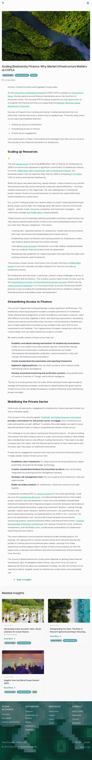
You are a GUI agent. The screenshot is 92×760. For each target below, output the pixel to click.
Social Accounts (8, 726)
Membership (30, 730)
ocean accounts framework (20, 285)
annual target (22, 164)
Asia (34, 692)
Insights (52, 715)
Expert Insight (8, 75)
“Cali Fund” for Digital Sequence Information (60, 417)
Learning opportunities (11, 722)
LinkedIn (87, 742)
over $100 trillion (34, 212)
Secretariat (76, 715)
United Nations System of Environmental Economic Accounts (39, 282)
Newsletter (76, 723)
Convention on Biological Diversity (30, 93)
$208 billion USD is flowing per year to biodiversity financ (43, 170)
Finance (33, 75)
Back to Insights (24, 579)
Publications (54, 711)
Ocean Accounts (22, 75)
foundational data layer (30, 497)
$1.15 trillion (76, 174)
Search (51, 723)
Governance (30, 726)
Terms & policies (8, 742)
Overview (5, 714)
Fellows (28, 722)
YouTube (78, 742)
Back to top (85, 747)
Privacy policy (22, 742)
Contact (75, 719)
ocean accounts (29, 246)
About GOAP (77, 711)
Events (51, 719)
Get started (6, 718)
